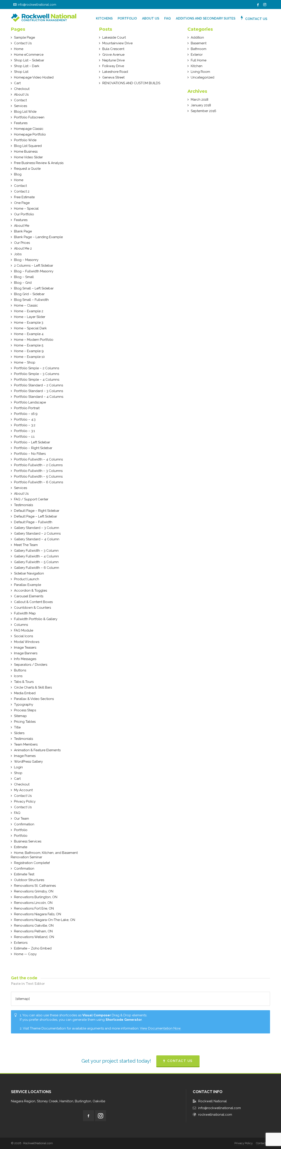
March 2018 (199, 100)
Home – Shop (24, 362)
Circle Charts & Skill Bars (33, 687)
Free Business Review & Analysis (38, 163)
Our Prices (22, 243)
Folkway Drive (113, 66)
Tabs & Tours (24, 682)
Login (18, 767)
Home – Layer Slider (29, 317)
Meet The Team (26, 545)
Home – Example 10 (29, 357)
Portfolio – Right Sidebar (33, 448)
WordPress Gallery (28, 762)
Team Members (26, 744)
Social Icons (23, 636)
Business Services (27, 841)
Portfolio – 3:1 (24, 431)
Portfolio (20, 830)
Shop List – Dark (26, 66)
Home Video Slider (28, 157)
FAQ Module (23, 630)
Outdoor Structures (29, 880)
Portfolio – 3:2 (24, 425)
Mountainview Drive (117, 43)
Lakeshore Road (115, 72)
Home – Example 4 (28, 334)
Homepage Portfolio (30, 134)
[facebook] (258, 4)
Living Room (200, 72)
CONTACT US (180, 1061)
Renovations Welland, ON (34, 937)
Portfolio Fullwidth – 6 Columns (38, 482)
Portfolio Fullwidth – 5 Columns (38, 476)
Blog (18, 174)
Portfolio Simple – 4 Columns (36, 380)
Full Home (198, 60)
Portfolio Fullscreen (29, 117)
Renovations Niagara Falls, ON (37, 914)
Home (18, 49)
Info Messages (25, 659)
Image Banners (25, 653)
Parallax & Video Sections (34, 699)
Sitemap (20, 716)
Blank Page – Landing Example (38, 237)
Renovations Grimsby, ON (33, 891)
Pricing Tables (25, 722)
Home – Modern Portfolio (33, 340)
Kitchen (196, 66)
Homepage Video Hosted (34, 77)
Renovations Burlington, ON (35, 897)
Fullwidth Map (25, 613)
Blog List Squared (28, 146)
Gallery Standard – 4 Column (36, 539)
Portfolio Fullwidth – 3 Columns (38, 471)
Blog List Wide (25, 112)
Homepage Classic (28, 129)
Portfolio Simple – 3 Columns (36, 374)
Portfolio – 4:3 (25, 419)
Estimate (20, 847)
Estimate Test (24, 874)
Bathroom (198, 49)
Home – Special (26, 209)
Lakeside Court (114, 37)
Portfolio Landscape (30, 402)
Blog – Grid (23, 283)
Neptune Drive (113, 60)
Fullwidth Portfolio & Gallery (35, 619)
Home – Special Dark (30, 328)
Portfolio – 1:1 (24, 437)
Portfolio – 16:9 (26, 414)
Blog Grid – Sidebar (29, 294)
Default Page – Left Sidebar (35, 516)
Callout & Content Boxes (33, 602)
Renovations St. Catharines (35, 886)
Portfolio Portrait (27, 408)
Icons (18, 676)
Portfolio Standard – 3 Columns (38, 391)
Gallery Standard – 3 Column (36, 528)
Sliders (19, 733)
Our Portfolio (24, 214)
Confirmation (24, 824)
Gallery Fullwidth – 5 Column (36, 562)
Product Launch (26, 579)
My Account (23, 790)
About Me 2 (23, 248)
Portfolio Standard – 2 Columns (38, 385)
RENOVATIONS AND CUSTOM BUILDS (131, 83)
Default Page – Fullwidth (33, 522)
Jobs (18, 254)
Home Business (26, 151)
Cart (17, 83)
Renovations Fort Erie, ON (34, 908)
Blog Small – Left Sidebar (34, 288)
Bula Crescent (113, 49)
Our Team (21, 819)
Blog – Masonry (26, 260)
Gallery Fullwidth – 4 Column (36, 556)
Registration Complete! (32, 863)
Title (17, 727)
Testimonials (23, 505)
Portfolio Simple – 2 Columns (36, 368)
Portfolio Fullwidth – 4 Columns (38, 459)
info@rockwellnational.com (37, 4)
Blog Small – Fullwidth (31, 300)
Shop (18, 773)
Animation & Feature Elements (37, 750)
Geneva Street (113, 77)
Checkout (21, 89)
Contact (20, 100)
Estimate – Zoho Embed (33, 948)
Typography (23, 705)
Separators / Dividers (30, 665)
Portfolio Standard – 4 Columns (38, 397)
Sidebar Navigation (29, 573)
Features (20, 123)
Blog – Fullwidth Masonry (33, 271)
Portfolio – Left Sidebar (32, 442)
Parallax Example (27, 585)
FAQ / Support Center (31, 499)
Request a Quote (27, 169)
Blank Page (23, 231)
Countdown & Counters (32, 608)
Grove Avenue (113, 55)
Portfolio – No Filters (30, 454)
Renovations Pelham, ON (33, 931)
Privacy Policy (25, 801)
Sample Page (24, 37)
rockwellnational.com (215, 1115)
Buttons (20, 670)
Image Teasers (25, 647)
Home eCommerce (28, 55)
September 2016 (203, 111)
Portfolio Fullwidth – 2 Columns (38, 465)
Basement (198, 43)
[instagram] (265, 4)
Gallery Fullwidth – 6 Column (36, 568)
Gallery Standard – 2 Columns (37, 533)
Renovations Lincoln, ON (33, 903)
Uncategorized (202, 77)
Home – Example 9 (29, 351)
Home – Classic (26, 305)
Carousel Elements (28, 596)
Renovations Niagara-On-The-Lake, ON (44, 920)
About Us (21, 94)
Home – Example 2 (28, 311)
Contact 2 (21, 191)
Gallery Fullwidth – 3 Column (36, 551)
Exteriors (20, 943)
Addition (197, 37)
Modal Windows (26, 642)
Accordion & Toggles (30, 590)
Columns (21, 625)
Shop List (21, 72)
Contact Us (23, 43)
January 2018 (201, 105)
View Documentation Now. (160, 1028)
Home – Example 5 (28, 345)
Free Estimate (24, 197)
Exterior (197, 55)
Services (20, 106)
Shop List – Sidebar (29, 60)
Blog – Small (24, 277)
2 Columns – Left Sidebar (33, 266)
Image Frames (25, 756)
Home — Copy (25, 954)
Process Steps (25, 710)
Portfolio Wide (25, 140)
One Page (22, 203)
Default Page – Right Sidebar (36, 511)
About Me (21, 226)
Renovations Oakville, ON (34, 926)
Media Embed (25, 693)
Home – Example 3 (28, 323)
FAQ (17, 813)
